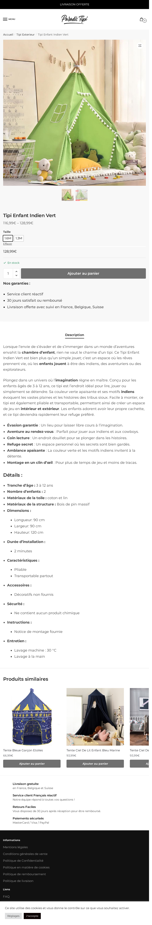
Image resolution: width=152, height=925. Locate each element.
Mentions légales (15, 847)
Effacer (7, 243)
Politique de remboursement (24, 874)
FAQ (6, 896)
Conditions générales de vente (25, 854)
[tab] (74, 331)
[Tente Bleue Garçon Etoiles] (32, 717)
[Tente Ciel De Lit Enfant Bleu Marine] (95, 717)
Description (74, 335)
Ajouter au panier (83, 273)
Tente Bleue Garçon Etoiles (23, 750)
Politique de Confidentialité (23, 860)
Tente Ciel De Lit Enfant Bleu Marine (93, 750)
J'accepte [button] (32, 915)
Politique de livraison (18, 881)
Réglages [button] (13, 915)
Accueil (8, 34)
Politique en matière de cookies (26, 867)
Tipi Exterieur (25, 34)
